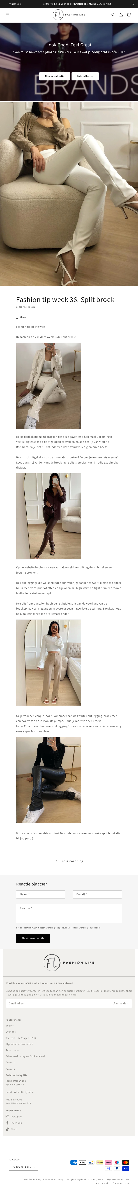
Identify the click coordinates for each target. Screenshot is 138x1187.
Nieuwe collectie (54, 76)
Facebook (16, 1122)
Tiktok (14, 1129)
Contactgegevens (121, 1183)
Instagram (16, 1116)
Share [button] (23, 317)
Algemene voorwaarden (19, 1044)
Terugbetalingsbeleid (77, 1179)
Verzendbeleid (102, 1183)
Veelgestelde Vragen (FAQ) (21, 1038)
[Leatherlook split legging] (48, 559)
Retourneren (13, 1050)
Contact (10, 1062)
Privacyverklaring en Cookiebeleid (25, 1056)
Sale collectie (85, 76)
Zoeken (10, 1025)
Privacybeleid (97, 1179)
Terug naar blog (71, 861)
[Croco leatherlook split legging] (48, 429)
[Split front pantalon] (48, 705)
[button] (8, 15)
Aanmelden (120, 1003)
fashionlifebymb (37, 1179)
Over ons (11, 1031)
